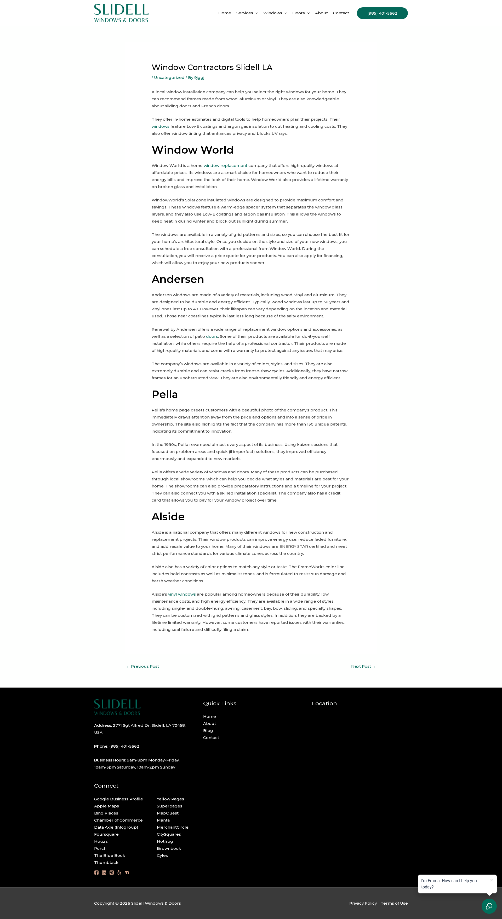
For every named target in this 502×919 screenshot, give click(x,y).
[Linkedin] (104, 872)
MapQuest (168, 813)
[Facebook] (96, 872)
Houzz (101, 841)
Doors (298, 12)
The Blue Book (109, 855)
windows (160, 126)
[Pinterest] (111, 872)
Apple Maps (106, 806)
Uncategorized (169, 77)
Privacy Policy (363, 903)
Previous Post (142, 666)
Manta (163, 820)
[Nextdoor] (126, 872)
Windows (272, 12)
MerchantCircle (173, 827)
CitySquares (169, 834)
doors (212, 336)
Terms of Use (394, 903)
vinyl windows (182, 594)
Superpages (169, 806)
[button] (382, 13)
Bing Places (106, 813)
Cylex (162, 855)
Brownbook (169, 848)
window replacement (225, 165)
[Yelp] (119, 872)
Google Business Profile (118, 798)
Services (244, 12)
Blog (208, 730)
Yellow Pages (170, 798)
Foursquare (106, 834)
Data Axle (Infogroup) (116, 827)
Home (224, 12)
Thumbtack (106, 862)
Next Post (363, 666)
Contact (341, 12)
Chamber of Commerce (118, 820)
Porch (100, 848)
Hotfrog (165, 841)
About (321, 12)
